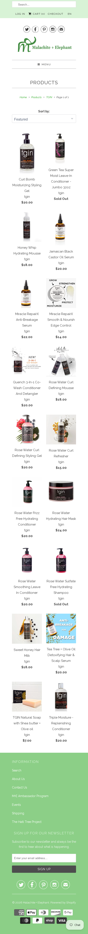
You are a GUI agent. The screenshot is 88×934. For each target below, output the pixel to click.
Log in (20, 13)
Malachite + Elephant (36, 902)
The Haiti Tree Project (26, 822)
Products (44, 82)
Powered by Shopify (63, 902)
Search (16, 770)
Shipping (18, 813)
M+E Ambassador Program (30, 796)
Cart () (38, 13)
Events (16, 804)
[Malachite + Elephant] (44, 46)
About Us (18, 779)
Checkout (55, 13)
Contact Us (19, 787)
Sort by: (44, 111)
